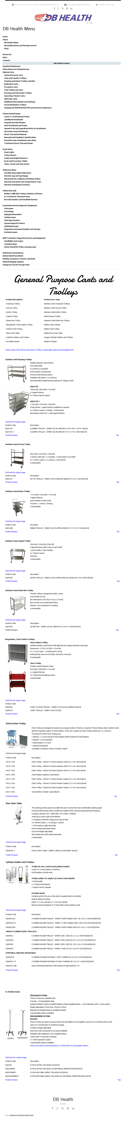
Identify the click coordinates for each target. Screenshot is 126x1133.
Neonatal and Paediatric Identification (20, 137)
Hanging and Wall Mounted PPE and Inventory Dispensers (28, 108)
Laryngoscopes (10, 244)
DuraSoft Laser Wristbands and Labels (20, 140)
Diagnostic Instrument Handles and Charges (22, 229)
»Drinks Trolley (11, 312)
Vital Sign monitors (12, 220)
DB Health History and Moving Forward (20, 46)
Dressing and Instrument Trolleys (18, 93)
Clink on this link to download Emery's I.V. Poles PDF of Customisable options (59, 1046)
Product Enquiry (11, 435)
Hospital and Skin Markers (15, 123)
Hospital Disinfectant (11, 66)
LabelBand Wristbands (13, 120)
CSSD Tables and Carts (13, 90)
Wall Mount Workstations (13, 253)
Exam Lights (9, 152)
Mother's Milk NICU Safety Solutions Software (23, 194)
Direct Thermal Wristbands (15, 134)
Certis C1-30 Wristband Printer (17, 117)
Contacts (6, 60)
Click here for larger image (15, 422)
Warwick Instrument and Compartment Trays (22, 182)
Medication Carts (11, 84)
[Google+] (58, 8)
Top (119, 1080)
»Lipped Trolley (12, 316)
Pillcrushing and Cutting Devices (16, 69)
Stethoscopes (10, 217)
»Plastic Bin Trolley (13, 321)
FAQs (6, 48)
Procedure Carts (11, 87)
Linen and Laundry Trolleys (15, 78)
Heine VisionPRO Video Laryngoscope (20, 247)
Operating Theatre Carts (14, 96)
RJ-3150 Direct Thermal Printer (17, 197)
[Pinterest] (67, 8)
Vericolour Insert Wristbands (16, 131)
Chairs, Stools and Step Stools (16, 164)
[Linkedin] (71, 8)
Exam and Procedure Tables (15, 161)
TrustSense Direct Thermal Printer (18, 143)
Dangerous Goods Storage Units (16, 265)
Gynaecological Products (14, 223)
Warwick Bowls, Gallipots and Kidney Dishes (22, 179)
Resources (7, 54)
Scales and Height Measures (16, 158)
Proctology (9, 211)
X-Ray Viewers (10, 155)
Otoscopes (8, 208)
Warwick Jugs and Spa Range (16, 176)
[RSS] (63, 8)
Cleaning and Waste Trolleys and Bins (19, 81)
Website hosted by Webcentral (21, 1115)
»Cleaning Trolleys (13, 304)
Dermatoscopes (10, 232)
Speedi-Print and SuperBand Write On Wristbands (25, 128)
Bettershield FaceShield (13, 256)
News (5, 57)
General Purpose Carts (13, 75)
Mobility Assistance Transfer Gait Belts (19, 259)
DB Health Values (11, 43)
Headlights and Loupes (13, 241)
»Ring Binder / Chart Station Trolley (19, 325)
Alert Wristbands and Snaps (15, 126)
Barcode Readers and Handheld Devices (21, 200)
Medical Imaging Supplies (13, 262)
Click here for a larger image (16, 1057)
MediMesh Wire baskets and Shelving (19, 102)
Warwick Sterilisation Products (17, 185)
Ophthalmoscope (11, 226)
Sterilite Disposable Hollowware (17, 173)
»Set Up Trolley (11, 308)
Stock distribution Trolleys (15, 105)
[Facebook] (54, 8)
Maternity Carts (10, 99)
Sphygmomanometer (13, 214)
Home (5, 37)
